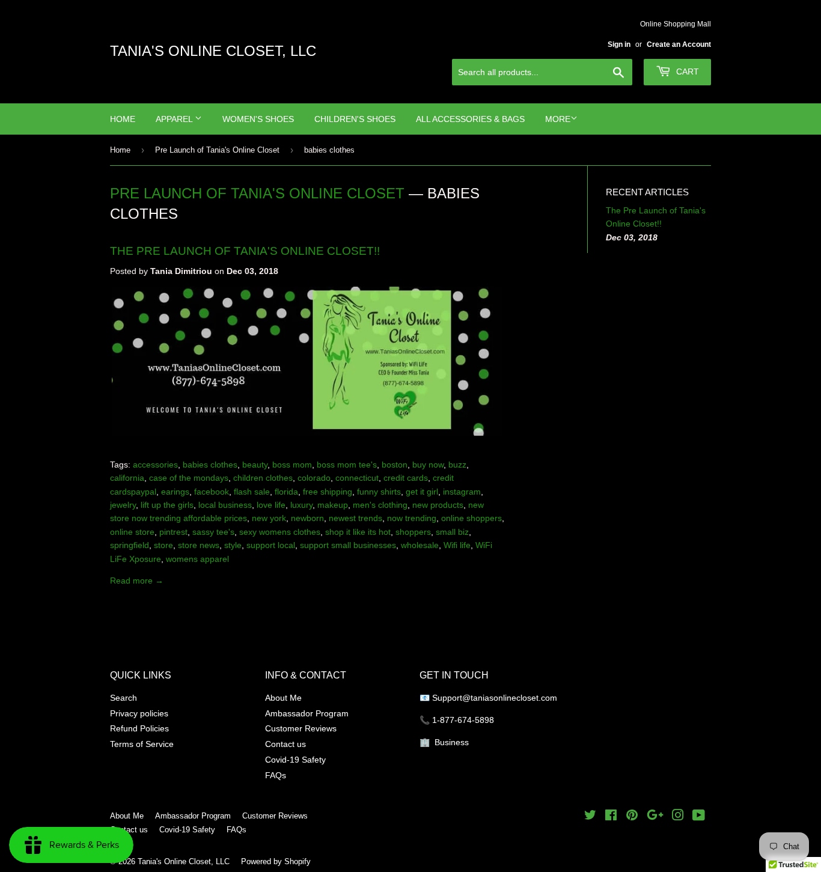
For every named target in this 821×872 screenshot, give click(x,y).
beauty (254, 464)
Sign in (619, 44)
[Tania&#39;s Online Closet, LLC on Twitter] (590, 817)
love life (271, 505)
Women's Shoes (258, 119)
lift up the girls (167, 505)
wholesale (420, 545)
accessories (155, 464)
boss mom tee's (347, 464)
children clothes (263, 478)
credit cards (405, 478)
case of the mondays (188, 478)
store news (198, 545)
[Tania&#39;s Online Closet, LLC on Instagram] (678, 817)
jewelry (123, 505)
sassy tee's (213, 532)
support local (270, 545)
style (233, 545)
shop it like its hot (358, 532)
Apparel (175, 119)
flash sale (252, 491)
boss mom (292, 464)
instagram (462, 491)
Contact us (285, 744)
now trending (411, 518)
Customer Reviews (301, 728)
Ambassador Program (307, 713)
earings (175, 491)
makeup (332, 505)
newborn (307, 518)
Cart (686, 71)
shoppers (413, 532)
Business (452, 742)
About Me (283, 698)
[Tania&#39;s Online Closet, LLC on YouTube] (698, 817)
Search (123, 698)
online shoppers (471, 518)
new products (437, 505)
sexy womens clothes (279, 532)
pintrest (173, 532)
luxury (301, 505)
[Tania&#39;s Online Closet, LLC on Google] (655, 817)
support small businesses (348, 545)
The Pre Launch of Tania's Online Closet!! (245, 250)
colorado (314, 478)
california (127, 478)
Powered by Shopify (276, 861)
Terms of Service (142, 744)
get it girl (422, 491)
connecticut (357, 478)
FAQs (275, 775)
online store (132, 532)
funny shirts (379, 491)
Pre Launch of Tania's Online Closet (217, 149)
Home (122, 119)
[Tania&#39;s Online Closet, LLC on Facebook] (611, 817)
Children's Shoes (354, 119)
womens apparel (197, 559)
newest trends (355, 518)
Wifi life (457, 545)
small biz (452, 532)
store (163, 545)
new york (269, 518)
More (557, 119)
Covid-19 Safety (295, 759)
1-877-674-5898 (463, 720)
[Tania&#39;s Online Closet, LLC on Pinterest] (632, 817)
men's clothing (380, 505)
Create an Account (679, 44)
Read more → (136, 580)
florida (286, 491)
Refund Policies (139, 728)
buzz (457, 464)
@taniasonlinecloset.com (511, 698)
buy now (428, 464)
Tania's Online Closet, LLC (213, 51)
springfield (129, 545)
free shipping (327, 491)
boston (394, 464)
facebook (211, 491)
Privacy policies (139, 713)
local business (225, 505)
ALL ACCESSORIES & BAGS (470, 119)
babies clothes (210, 464)
